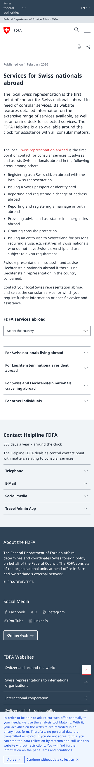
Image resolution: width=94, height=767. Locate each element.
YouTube (16, 620)
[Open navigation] (87, 30)
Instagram (56, 612)
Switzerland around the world (30, 667)
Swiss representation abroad (43, 150)
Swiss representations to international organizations (37, 683)
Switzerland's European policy (30, 710)
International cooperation (26, 698)
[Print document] (79, 46)
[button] (86, 670)
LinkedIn (41, 620)
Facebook (17, 612)
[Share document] (88, 46)
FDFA (18, 30)
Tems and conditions (56, 750)
